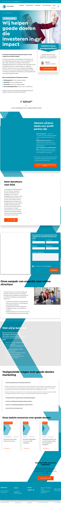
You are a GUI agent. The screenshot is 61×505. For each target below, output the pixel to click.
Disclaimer (29, 502)
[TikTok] (33, 490)
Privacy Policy (18, 502)
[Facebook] (31, 490)
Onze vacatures (57, 490)
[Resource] (11, 428)
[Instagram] (28, 490)
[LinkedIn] (30, 490)
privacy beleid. (47, 266)
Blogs (52, 1)
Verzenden (54, 270)
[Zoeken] (58, 6)
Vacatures (56, 1)
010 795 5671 (16, 491)
